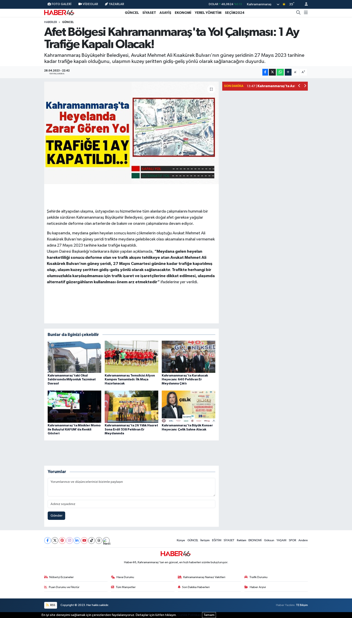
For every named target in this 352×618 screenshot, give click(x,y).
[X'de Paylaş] (272, 72)
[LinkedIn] (77, 540)
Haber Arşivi (258, 587)
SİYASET (149, 12)
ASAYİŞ (165, 12)
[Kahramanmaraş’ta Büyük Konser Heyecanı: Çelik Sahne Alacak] (188, 406)
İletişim (205, 540)
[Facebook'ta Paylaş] (265, 72)
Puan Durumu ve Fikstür (64, 587)
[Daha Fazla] (288, 72)
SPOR (292, 540)
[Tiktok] (91, 540)
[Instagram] (69, 540)
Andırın (303, 540)
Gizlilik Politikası (189, 615)
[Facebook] (47, 540)
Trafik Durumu (258, 577)
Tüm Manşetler (126, 587)
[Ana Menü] (306, 12)
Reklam (241, 540)
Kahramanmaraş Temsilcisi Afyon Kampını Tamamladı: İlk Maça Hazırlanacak (130, 379)
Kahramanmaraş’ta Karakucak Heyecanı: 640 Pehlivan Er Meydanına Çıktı (185, 379)
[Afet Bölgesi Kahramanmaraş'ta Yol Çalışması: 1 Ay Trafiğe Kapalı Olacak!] (131, 133)
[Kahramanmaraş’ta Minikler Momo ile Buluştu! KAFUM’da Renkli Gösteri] (74, 406)
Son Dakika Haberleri (196, 587)
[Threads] (99, 540)
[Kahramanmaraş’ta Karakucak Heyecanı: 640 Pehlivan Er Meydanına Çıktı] (188, 356)
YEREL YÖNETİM (208, 12)
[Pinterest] (62, 540)
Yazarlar (116, 4)
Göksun (269, 540)
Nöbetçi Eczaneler (61, 577)
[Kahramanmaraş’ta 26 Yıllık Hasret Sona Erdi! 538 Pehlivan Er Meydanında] (131, 406)
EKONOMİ (183, 12)
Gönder (57, 515)
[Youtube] (84, 540)
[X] (55, 540)
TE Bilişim (302, 605)
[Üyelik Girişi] (304, 4)
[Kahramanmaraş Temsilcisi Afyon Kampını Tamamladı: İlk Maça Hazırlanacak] (131, 356)
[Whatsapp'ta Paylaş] (280, 72)
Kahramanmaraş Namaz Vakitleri (204, 577)
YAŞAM (281, 540)
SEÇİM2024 (234, 12)
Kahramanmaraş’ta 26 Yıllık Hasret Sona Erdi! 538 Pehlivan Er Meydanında (131, 429)
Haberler (50, 22)
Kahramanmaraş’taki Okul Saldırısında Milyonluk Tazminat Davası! (72, 379)
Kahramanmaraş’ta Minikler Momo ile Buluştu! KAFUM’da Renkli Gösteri (74, 429)
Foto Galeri (62, 4)
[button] (299, 86)
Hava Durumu (125, 577)
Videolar (90, 4)
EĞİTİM (216, 540)
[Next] (106, 540)
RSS (52, 605)
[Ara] (298, 12)
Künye (181, 540)
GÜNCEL (132, 12)
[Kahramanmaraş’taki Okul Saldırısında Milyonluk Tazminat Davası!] (74, 356)
